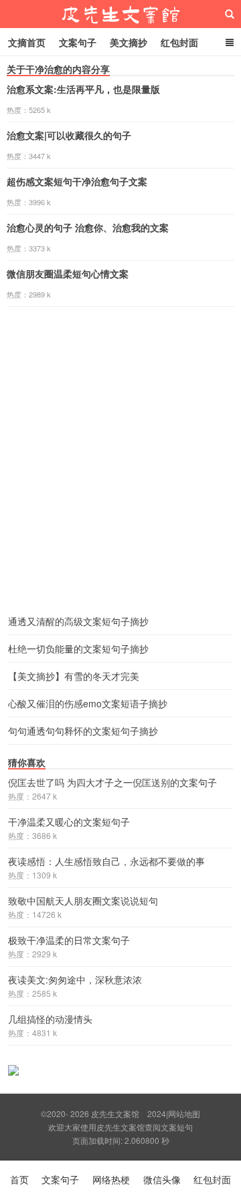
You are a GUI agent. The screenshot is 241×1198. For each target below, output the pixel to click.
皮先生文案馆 (120, 14)
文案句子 (77, 42)
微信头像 (162, 1179)
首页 (19, 1179)
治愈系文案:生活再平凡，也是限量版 (83, 89)
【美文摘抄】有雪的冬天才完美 (73, 676)
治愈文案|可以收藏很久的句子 (69, 135)
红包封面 (179, 42)
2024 (156, 1113)
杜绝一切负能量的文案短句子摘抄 (78, 648)
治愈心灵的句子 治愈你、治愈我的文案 (88, 227)
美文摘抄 (128, 42)
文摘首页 (27, 42)
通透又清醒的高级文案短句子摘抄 (78, 621)
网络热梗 (111, 1179)
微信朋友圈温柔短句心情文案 (68, 273)
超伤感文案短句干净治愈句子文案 (77, 181)
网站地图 (184, 1113)
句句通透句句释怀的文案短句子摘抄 (83, 730)
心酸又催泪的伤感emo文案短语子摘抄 (87, 703)
